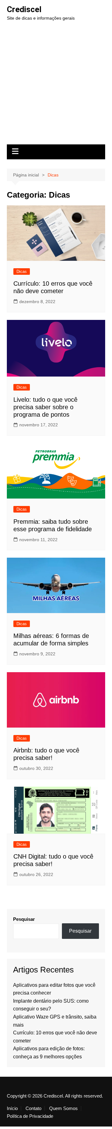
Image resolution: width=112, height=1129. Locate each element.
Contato (33, 1108)
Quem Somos (63, 1108)
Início (12, 1108)
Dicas (21, 271)
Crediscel (24, 9)
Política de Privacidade (30, 1116)
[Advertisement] (56, 85)
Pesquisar (24, 919)
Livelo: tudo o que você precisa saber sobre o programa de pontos (45, 407)
